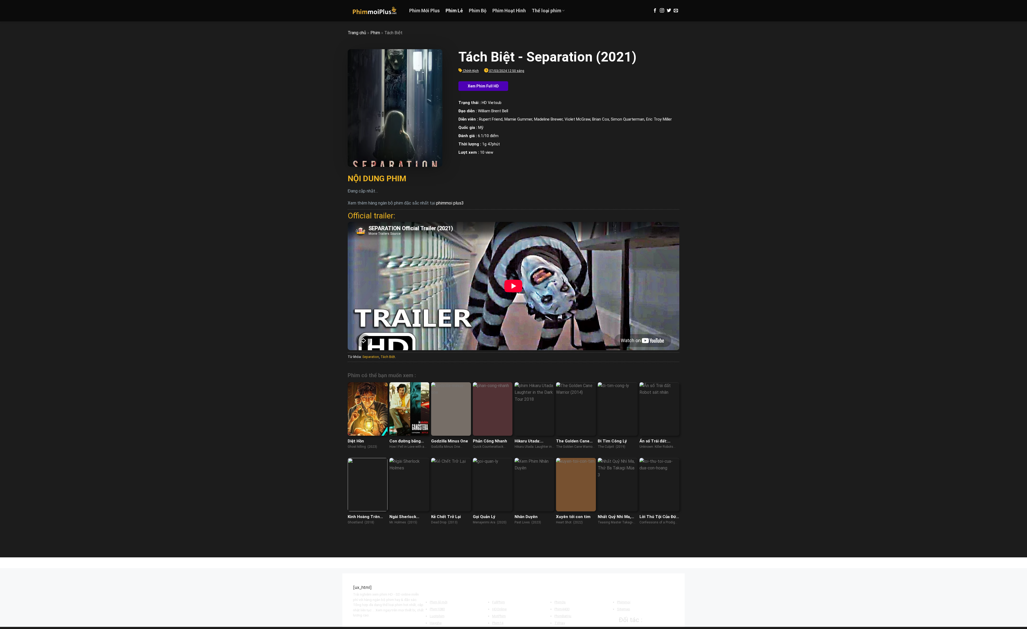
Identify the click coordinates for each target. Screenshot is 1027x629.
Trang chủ (357, 32)
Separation (370, 357)
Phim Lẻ (454, 10)
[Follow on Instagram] (662, 10)
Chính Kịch (471, 71)
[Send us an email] (676, 10)
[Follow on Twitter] (669, 10)
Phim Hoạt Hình (509, 10)
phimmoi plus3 (450, 203)
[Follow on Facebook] (655, 10)
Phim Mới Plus (424, 10)
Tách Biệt (388, 357)
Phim (375, 32)
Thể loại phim (546, 10)
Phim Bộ (477, 10)
